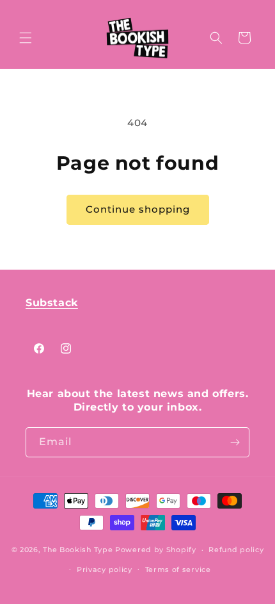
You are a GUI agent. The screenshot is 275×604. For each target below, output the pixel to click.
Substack (52, 303)
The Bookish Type (78, 549)
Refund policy (235, 549)
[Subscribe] (235, 442)
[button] (26, 38)
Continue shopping (138, 209)
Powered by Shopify (155, 549)
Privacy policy (104, 569)
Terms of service (178, 569)
